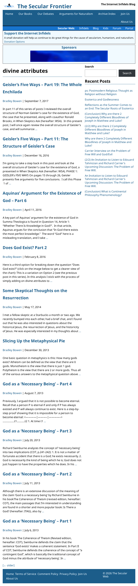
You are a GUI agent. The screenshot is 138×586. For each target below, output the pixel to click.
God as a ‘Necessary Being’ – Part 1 (37, 521)
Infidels (84, 28)
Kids (105, 28)
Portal (129, 28)
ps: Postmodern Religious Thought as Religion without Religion (109, 92)
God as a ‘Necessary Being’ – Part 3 (37, 431)
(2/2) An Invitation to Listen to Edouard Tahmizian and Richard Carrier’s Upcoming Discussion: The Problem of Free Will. (109, 165)
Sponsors (69, 47)
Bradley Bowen (12, 101)
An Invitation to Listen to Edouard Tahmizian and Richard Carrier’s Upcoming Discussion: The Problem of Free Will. (109, 181)
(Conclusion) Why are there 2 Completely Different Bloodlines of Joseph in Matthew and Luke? (107, 117)
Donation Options (14, 41)
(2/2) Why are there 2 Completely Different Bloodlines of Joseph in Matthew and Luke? (105, 129)
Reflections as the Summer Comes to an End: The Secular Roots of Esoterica (109, 106)
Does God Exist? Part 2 (25, 247)
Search (89, 66)
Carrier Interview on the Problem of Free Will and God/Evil (107, 152)
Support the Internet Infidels (27, 33)
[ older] (8, 565)
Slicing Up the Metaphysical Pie (34, 340)
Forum (117, 28)
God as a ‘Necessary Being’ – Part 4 (37, 384)
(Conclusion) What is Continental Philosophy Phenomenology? (105, 193)
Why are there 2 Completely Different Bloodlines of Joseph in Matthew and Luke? (108, 142)
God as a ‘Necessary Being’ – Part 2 (37, 474)
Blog (96, 28)
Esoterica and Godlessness (102, 99)
